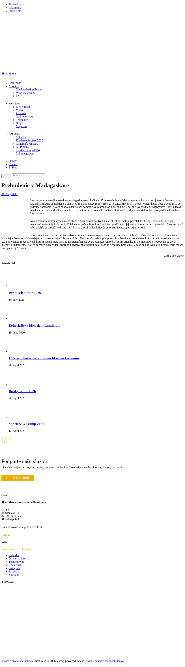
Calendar (21, 137)
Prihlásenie (15, 10)
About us (14, 86)
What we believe (25, 92)
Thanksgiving (16, 561)
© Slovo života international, (17, 660)
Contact (13, 164)
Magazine (21, 126)
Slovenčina (15, 4)
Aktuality (6, 438)
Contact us (15, 564)
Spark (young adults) (28, 150)
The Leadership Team (28, 89)
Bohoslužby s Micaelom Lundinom (34, 325)
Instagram (14, 568)
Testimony (22, 119)
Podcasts (21, 113)
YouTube (14, 574)
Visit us (5, 534)
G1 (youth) (22, 146)
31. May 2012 (9, 194)
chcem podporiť (17, 478)
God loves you (24, 116)
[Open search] (6, 176)
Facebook (14, 571)
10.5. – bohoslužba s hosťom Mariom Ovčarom (44, 358)
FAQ (19, 95)
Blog (18, 123)
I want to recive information (17, 549)
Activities (14, 133)
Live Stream (23, 106)
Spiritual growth (25, 153)
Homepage (15, 82)
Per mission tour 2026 (25, 293)
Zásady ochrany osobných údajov (105, 660)
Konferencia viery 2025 (29, 140)
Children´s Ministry (27, 143)
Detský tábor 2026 (22, 391)
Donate (13, 161)
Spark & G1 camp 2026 (26, 424)
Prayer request (17, 558)
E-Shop (13, 167)
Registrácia (15, 7)
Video (19, 110)
